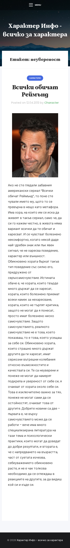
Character (51, 103)
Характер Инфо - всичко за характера (40, 540)
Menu (38, 4)
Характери (35, 78)
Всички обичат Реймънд (35, 91)
